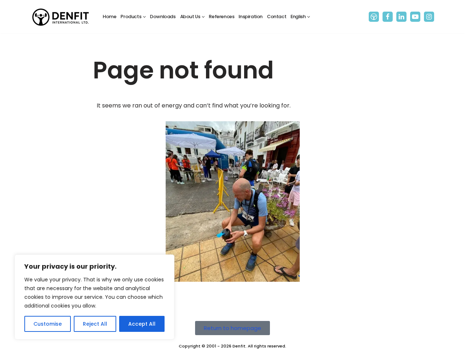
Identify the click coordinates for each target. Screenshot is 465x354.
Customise (47, 323)
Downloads (162, 16)
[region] (94, 297)
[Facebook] (388, 17)
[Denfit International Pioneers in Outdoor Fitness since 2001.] (60, 17)
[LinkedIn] (401, 17)
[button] (144, 17)
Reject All (95, 323)
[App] (374, 17)
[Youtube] (415, 17)
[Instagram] (429, 17)
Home (109, 16)
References (221, 16)
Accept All (141, 323)
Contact (276, 16)
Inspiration (251, 16)
